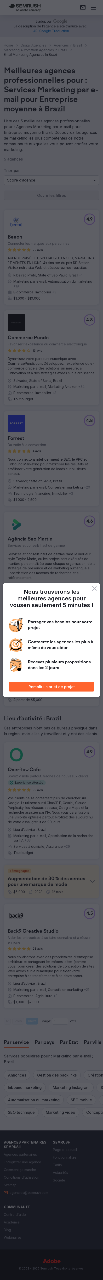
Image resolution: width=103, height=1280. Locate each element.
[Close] (94, 588)
